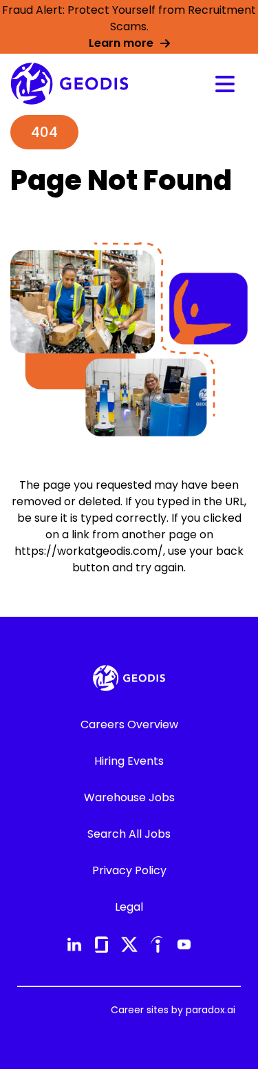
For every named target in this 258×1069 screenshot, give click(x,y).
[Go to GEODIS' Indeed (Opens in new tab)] (157, 944)
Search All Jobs (129, 834)
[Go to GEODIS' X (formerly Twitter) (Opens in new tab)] (129, 944)
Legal (129, 907)
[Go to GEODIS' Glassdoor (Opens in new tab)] (102, 944)
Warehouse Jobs (129, 797)
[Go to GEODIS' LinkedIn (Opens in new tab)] (74, 944)
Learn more (121, 43)
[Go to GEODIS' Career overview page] (69, 84)
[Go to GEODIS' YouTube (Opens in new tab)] (184, 944)
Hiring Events (129, 761)
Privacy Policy (129, 870)
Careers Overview (129, 724)
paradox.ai (210, 1010)
